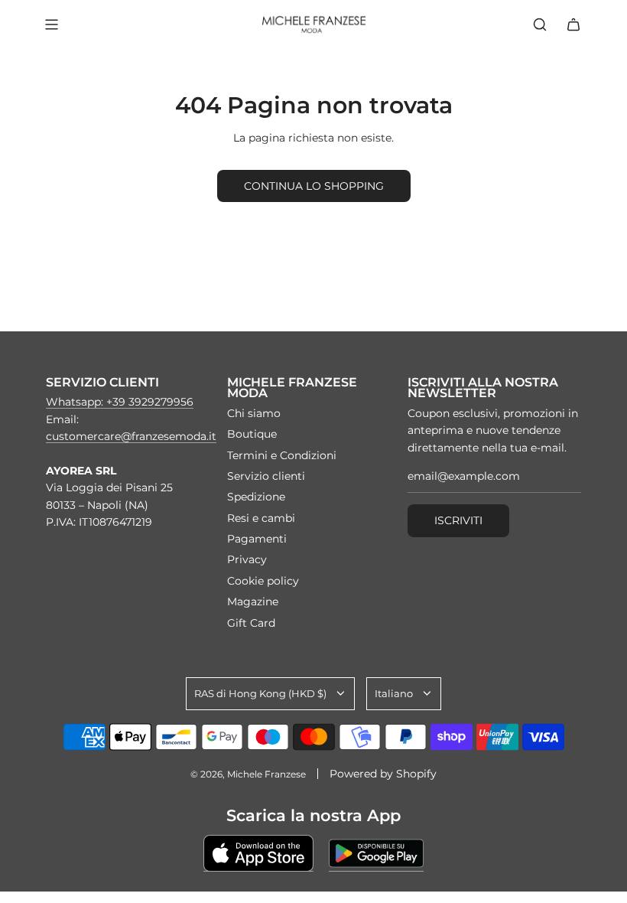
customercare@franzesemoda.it (131, 436)
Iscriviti (458, 520)
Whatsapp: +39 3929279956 (119, 402)
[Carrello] (573, 24)
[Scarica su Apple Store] (258, 853)
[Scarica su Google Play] (376, 853)
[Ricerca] (540, 24)
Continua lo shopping (314, 186)
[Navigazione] (51, 24)
